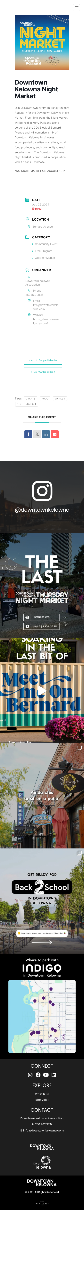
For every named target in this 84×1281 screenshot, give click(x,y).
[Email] (55, 434)
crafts (31, 398)
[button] (76, 7)
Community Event (46, 244)
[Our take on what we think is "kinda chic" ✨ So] (42, 796)
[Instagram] (30, 1074)
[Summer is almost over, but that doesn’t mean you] (42, 901)
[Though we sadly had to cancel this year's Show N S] (42, 1006)
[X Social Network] (37, 434)
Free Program (43, 250)
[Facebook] (38, 1074)
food (45, 398)
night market (26, 404)
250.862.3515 (34, 294)
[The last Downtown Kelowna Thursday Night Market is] (42, 585)
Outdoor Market (45, 257)
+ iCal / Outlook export (43, 371)
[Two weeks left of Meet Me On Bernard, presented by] (42, 690)
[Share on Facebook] (28, 434)
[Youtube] (46, 1074)
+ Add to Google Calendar (43, 360)
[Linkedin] (46, 434)
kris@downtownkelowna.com (45, 307)
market (60, 398)
